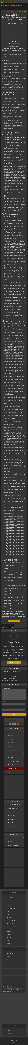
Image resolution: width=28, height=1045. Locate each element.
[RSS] (15, 724)
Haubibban (9, 937)
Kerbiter (8, 931)
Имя (3, 701)
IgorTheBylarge (10, 923)
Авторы (10, 1042)
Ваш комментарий (6, 688)
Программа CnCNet (8, 675)
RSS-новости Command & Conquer (11, 680)
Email (3, 707)
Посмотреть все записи (14, 662)
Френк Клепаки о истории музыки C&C (12, 671)
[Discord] (13, 724)
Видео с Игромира (7, 673)
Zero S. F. (9, 900)
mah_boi (8, 905)
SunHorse (9, 934)
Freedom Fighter (13, 23)
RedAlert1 (9, 943)
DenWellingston (10, 928)
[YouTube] (18, 724)
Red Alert (12, 11)
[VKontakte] (10, 724)
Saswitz (8, 897)
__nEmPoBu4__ (10, 908)
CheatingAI (9, 940)
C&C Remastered (5, 11)
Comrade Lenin (10, 917)
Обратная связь (16, 1042)
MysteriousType (10, 920)
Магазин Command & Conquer (10, 678)
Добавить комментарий (16, 21)
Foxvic (8, 914)
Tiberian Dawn (18, 11)
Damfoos (9, 902)
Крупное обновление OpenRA (10, 676)
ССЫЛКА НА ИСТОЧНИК (14, 621)
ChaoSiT (8, 911)
